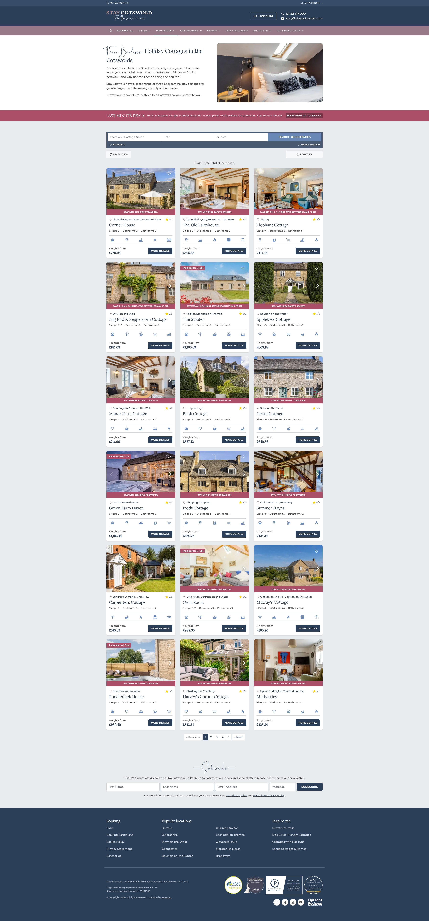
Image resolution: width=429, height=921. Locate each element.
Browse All (125, 30)
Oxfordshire (170, 834)
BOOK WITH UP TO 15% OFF (304, 115)
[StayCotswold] (129, 16)
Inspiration (163, 30)
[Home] (110, 30)
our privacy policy (236, 795)
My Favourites (119, 3)
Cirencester (169, 848)
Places (142, 30)
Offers (212, 30)
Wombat (166, 897)
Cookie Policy (115, 841)
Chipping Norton (227, 828)
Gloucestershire (226, 841)
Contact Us (113, 855)
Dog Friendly (189, 30)
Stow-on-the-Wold (174, 841)
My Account (312, 3)
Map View (121, 154)
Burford (167, 828)
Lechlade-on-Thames (230, 834)
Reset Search (310, 144)
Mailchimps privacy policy (268, 795)
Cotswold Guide (288, 30)
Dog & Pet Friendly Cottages (291, 834)
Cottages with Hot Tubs (288, 841)
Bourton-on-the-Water (177, 855)
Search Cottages (295, 137)
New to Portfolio (283, 828)
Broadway (223, 855)
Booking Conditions (119, 834)
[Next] (169, 191)
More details (160, 250)
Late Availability (237, 30)
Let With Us (260, 30)
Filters (119, 144)
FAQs (109, 828)
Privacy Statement (119, 848)
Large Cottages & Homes (289, 848)
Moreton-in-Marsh (228, 848)
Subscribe (309, 786)
